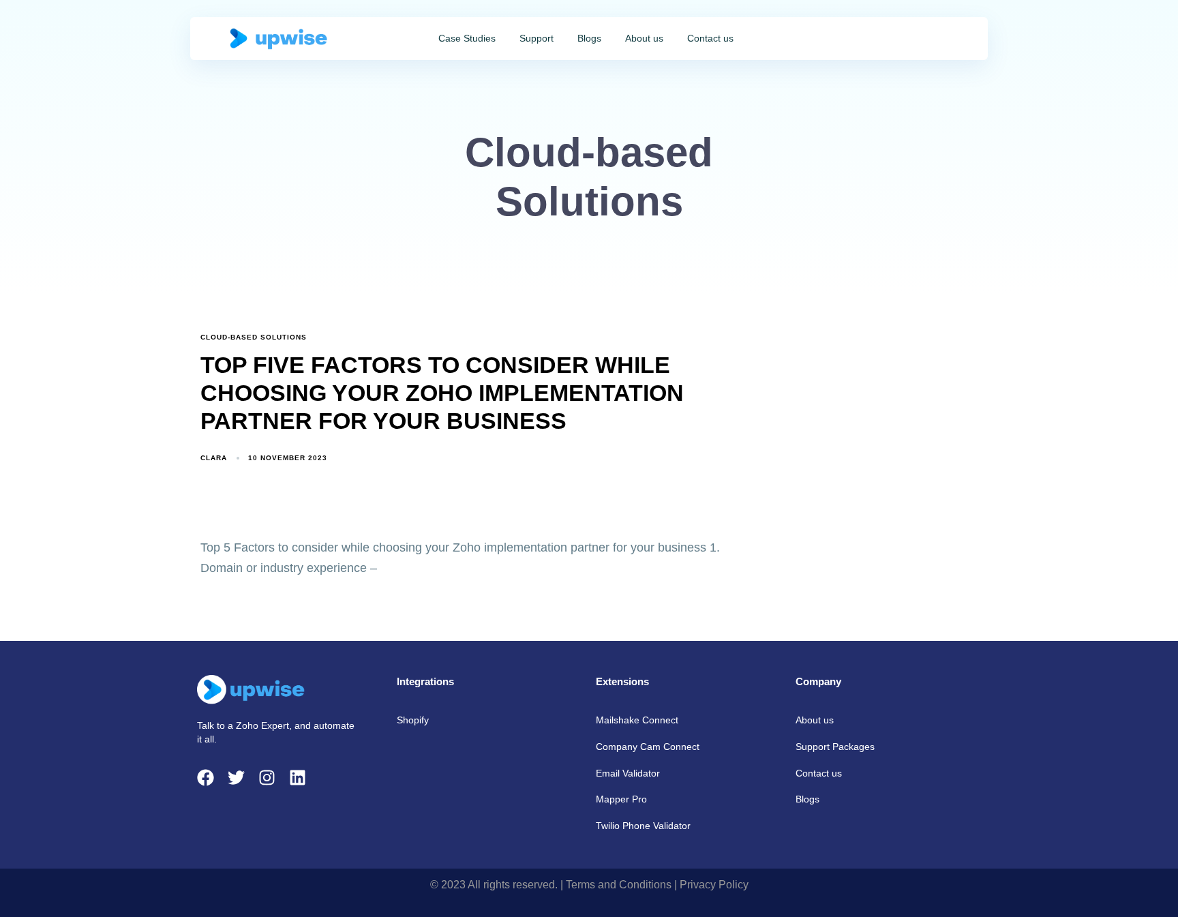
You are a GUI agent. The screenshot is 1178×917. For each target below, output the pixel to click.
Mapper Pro (621, 799)
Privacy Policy (714, 884)
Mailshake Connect (637, 720)
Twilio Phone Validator (643, 825)
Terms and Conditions (618, 884)
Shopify (413, 720)
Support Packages (835, 746)
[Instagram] (266, 777)
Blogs (589, 38)
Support (536, 38)
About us (644, 38)
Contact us (710, 38)
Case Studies (467, 38)
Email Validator (628, 773)
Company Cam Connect (647, 746)
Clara (213, 458)
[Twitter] (236, 777)
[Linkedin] (297, 777)
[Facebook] (205, 777)
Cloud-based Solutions (253, 337)
